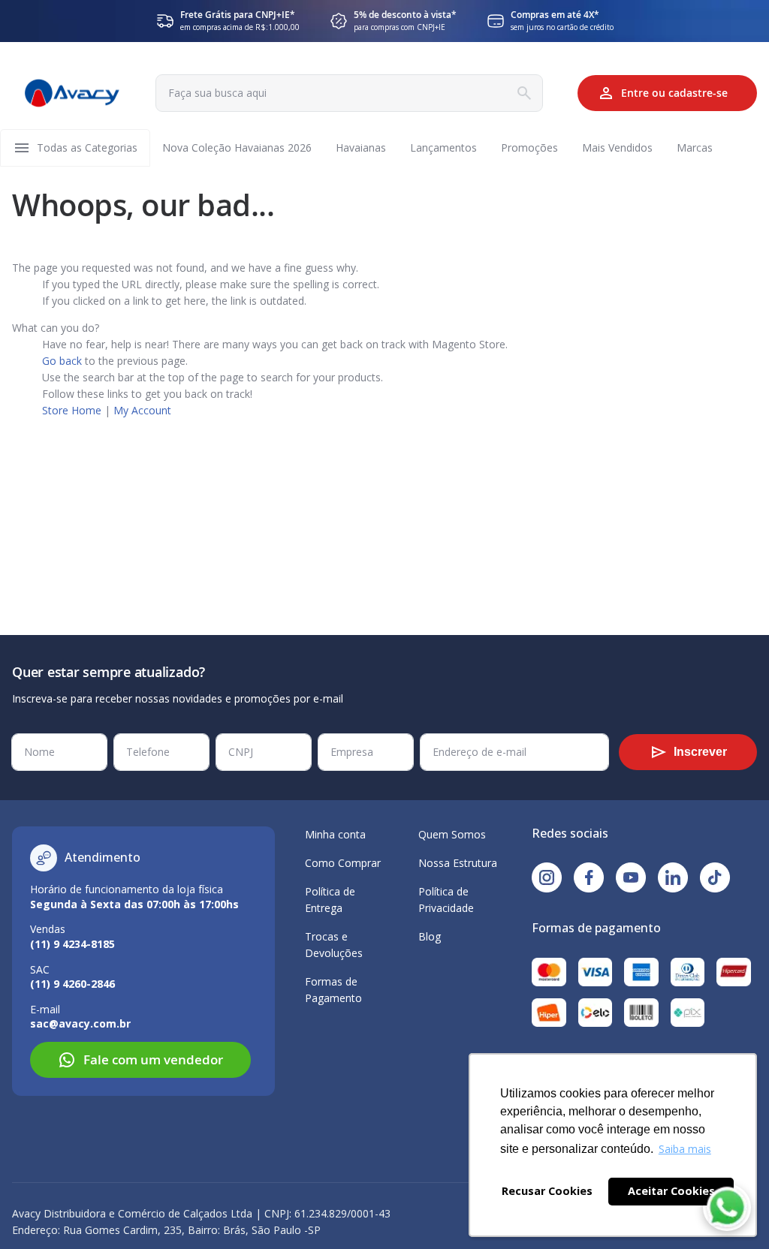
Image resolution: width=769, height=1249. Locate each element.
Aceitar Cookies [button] (671, 1191)
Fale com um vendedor (153, 1059)
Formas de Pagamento (333, 989)
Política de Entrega (330, 899)
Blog (429, 936)
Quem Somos (452, 834)
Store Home (71, 410)
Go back (62, 361)
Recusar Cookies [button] (547, 1191)
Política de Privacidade (446, 899)
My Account (142, 410)
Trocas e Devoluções (334, 944)
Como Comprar (343, 863)
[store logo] (72, 93)
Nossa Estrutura (457, 863)
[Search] (524, 93)
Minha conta (335, 834)
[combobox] (349, 93)
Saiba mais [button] (685, 1149)
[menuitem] (87, 148)
